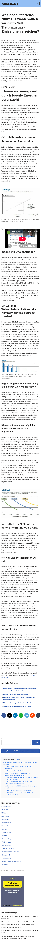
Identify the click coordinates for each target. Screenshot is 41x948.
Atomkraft (4, 810)
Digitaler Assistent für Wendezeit (11, 927)
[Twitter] (9, 715)
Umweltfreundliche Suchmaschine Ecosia (17, 706)
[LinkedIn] (15, 715)
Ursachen (5, 819)
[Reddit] (32, 715)
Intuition (4, 835)
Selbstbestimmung (8, 848)
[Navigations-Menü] (37, 3)
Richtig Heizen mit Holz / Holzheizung (16, 694)
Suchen (3, 739)
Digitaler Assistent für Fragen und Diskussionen (21, 751)
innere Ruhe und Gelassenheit (11, 861)
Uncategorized (5, 806)
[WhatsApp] (21, 715)
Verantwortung (6, 858)
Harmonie (5, 864)
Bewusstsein (6, 855)
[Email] (26, 715)
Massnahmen (6, 822)
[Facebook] (3, 715)
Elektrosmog (5, 813)
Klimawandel (5, 816)
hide (18, 759)
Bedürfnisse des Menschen (10, 852)
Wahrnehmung (6, 842)
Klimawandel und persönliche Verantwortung (18, 703)
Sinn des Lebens (6, 826)
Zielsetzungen (6, 832)
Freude (4, 829)
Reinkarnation (6, 845)
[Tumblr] (38, 715)
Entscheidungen (7, 839)
